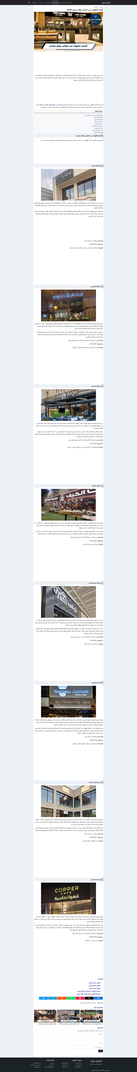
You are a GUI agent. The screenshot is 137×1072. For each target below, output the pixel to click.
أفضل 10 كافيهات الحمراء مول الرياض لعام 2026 (69, 1023)
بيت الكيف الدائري (99, 123)
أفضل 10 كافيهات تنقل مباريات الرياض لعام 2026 (92, 1023)
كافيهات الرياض (55, 2)
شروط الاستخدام (36, 1063)
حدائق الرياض (34, 2)
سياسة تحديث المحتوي (35, 1065)
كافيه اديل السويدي (98, 128)
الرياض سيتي (106, 2)
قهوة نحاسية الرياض (98, 132)
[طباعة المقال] (43, 998)
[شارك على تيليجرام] (53, 998)
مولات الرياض (41, 2)
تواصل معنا (51, 1065)
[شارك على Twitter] (89, 998)
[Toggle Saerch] (29, 2)
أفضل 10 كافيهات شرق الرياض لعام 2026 (47, 1023)
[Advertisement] (68, 63)
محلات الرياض (70, 2)
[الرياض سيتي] (96, 1061)
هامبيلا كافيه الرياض (98, 117)
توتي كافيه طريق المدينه (97, 126)
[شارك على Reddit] (62, 998)
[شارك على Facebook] (98, 998)
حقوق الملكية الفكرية (49, 1066)
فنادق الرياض (48, 2)
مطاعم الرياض (63, 2)
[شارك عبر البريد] (80, 998)
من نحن (51, 1063)
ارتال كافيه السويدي (98, 119)
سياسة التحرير (37, 1066)
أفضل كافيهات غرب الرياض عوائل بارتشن (93, 115)
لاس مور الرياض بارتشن (97, 130)
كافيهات (96, 7)
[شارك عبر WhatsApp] (71, 998)
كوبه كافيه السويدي (98, 121)
